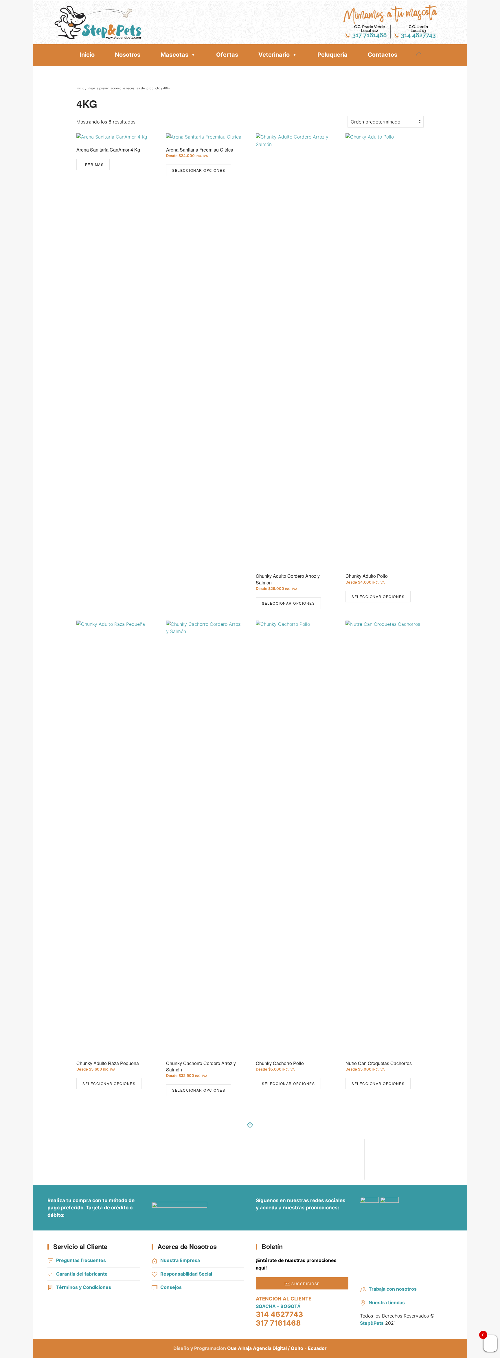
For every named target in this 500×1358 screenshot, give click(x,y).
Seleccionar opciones (198, 170)
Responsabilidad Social (186, 1274)
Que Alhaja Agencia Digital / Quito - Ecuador (277, 1348)
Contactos (382, 54)
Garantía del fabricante (82, 1274)
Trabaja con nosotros (393, 1289)
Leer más (93, 164)
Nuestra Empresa (180, 1260)
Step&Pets (372, 1323)
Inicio (87, 54)
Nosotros (127, 54)
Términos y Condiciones (83, 1287)
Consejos (171, 1287)
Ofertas (227, 54)
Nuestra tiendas (387, 1302)
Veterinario (274, 54)
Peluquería (332, 54)
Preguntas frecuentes (81, 1260)
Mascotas (174, 54)
